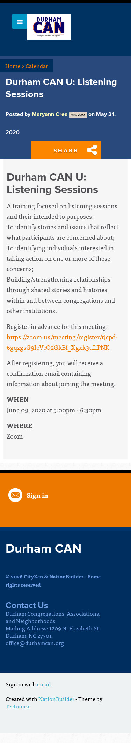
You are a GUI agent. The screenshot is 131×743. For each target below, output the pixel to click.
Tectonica (17, 705)
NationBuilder (56, 698)
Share (65, 149)
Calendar (37, 65)
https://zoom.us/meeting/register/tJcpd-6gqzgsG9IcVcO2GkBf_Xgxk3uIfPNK (62, 342)
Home (14, 65)
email (44, 683)
